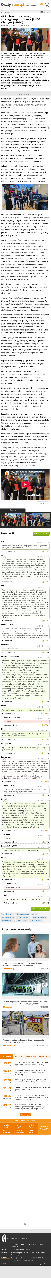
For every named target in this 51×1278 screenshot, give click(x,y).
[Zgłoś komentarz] (14, 551)
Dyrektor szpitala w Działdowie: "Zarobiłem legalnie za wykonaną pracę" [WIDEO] (31, 1063)
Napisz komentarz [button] (41, 533)
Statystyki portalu (40, 1253)
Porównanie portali (16, 1255)
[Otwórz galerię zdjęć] (25, 39)
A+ (48, 12)
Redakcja (4, 1244)
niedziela (6, 1131)
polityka (34, 914)
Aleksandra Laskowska (9, 25)
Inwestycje (5, 12)
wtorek (31, 1131)
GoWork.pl (14, 1246)
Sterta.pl (13, 1258)
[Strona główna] (19, 5)
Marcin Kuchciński (8, 917)
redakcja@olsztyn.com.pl (18, 1244)
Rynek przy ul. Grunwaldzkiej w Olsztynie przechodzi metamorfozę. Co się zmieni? (31, 1080)
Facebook (34, 1264)
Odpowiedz (8, 551)
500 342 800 (30, 1244)
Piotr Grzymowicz (23, 914)
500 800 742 (30, 1253)
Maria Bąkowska (36, 920)
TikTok (46, 1264)
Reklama (4, 1252)
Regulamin (28, 1249)
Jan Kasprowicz (22, 920)
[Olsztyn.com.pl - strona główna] (3, 1238)
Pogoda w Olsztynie (25, 1121)
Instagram (40, 1264)
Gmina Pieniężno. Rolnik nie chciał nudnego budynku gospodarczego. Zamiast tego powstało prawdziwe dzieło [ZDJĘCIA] (32, 1106)
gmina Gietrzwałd (23, 917)
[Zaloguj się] (41, 5)
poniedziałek (19, 1131)
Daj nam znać (20, 1249)
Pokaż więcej (25, 1115)
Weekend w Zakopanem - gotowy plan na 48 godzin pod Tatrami (32, 1088)
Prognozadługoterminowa (44, 1128)
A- (42, 12)
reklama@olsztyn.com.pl (18, 1253)
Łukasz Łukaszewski (39, 917)
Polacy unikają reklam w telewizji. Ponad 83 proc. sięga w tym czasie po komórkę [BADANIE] (31, 1072)
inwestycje (9, 914)
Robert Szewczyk (8, 920)
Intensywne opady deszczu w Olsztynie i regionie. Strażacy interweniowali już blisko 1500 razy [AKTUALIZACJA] (31, 1097)
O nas (13, 1249)
